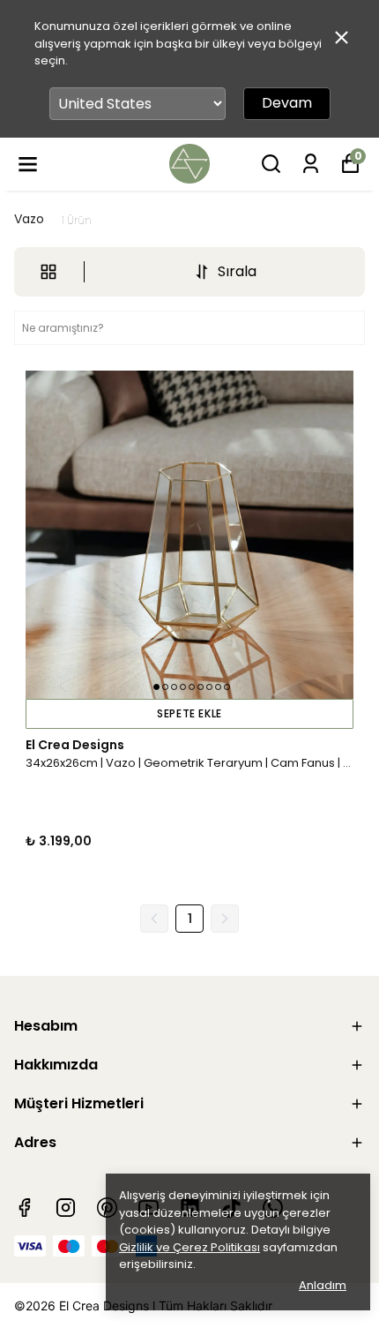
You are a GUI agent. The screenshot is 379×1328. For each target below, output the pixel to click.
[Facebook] (24, 1207)
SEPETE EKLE (189, 713)
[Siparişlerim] (311, 164)
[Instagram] (66, 1207)
